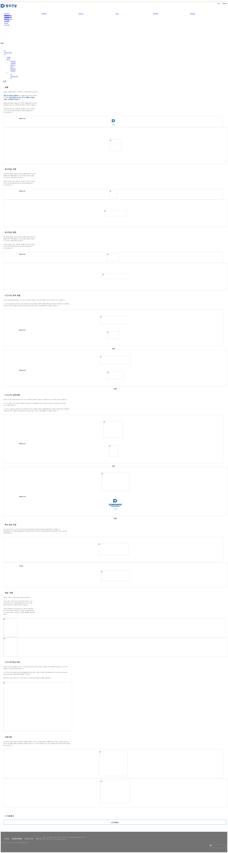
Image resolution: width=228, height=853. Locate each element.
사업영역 (43, 13)
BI (5, 50)
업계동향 (6, 17)
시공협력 (6, 21)
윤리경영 (155, 13)
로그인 (218, 3)
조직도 (6, 23)
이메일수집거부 (29, 838)
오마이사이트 (25, 842)
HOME (9, 57)
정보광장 (192, 13)
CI (5, 54)
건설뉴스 (6, 15)
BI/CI (117, 13)
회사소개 (6, 13)
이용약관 (6, 838)
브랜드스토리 (8, 52)
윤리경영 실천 (8, 19)
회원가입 (225, 3)
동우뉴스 (81, 13)
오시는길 (6, 25)
